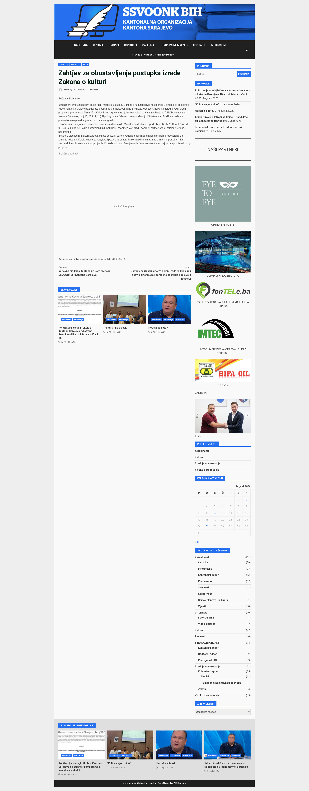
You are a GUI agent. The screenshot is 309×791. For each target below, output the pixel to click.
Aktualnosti (64, 65)
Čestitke (203, 562)
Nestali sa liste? (169, 309)
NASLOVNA (81, 45)
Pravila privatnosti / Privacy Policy (153, 54)
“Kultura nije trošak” (124, 309)
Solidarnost (205, 593)
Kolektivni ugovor (209, 671)
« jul (197, 542)
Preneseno (180, 320)
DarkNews (164, 783)
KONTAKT (199, 45)
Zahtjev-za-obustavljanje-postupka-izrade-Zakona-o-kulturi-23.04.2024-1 (91, 259)
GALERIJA (148, 45)
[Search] (247, 50)
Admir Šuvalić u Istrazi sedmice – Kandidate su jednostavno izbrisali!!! (227, 745)
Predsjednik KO (207, 660)
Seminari (203, 587)
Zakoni (202, 689)
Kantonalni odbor (208, 575)
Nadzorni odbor (207, 654)
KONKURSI (130, 45)
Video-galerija (206, 623)
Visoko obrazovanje (207, 469)
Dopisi (205, 676)
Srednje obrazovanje (207, 463)
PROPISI (114, 45)
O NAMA (98, 45)
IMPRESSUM (218, 45)
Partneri (200, 636)
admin (66, 90)
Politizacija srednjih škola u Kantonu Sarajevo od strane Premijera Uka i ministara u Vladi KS (79, 309)
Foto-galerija (206, 617)
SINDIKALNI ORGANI (207, 642)
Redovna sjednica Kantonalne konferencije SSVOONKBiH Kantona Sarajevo (84, 271)
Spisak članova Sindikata (213, 600)
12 (214, 513)
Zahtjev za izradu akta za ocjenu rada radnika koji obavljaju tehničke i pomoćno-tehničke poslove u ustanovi (161, 273)
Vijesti (85, 65)
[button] (247, 414)
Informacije (75, 65)
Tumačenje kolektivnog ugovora (221, 682)
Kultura (199, 457)
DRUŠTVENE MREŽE (174, 45)
